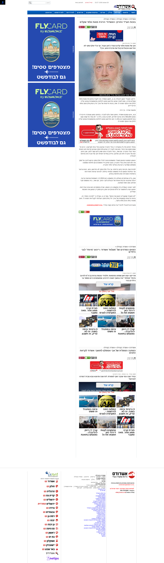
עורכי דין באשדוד (100, 517)
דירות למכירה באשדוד (99, 501)
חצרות (99, 477)
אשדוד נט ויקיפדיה (100, 522)
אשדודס (132, 19)
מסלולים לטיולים (100, 529)
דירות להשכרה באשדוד (98, 502)
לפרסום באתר (79, 2)
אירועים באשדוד (100, 512)
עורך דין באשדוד (100, 532)
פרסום (103, 536)
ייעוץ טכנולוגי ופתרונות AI (98, 509)
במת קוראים (94, 482)
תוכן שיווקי (102, 485)
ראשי (133, 12)
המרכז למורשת (117, 374)
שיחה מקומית (68, 486)
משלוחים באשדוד (100, 498)
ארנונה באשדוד (101, 516)
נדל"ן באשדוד (101, 489)
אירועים (80, 12)
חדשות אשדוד (100, 478)
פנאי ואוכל (93, 486)
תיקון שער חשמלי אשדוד (98, 526)
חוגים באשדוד (101, 514)
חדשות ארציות (86, 479)
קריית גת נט (102, 533)
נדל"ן (110, 12)
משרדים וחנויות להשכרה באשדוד (96, 508)
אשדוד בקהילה (122, 19)
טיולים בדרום (101, 530)
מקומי (103, 479)
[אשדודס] (121, 478)
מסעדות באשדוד (100, 500)
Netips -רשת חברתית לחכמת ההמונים (94, 520)
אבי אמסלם (124, 374)
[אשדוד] (125, 10)
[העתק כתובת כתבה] (93, 27)
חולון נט (103, 535)
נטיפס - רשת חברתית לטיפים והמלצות (94, 525)
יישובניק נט (102, 494)
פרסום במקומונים (100, 496)
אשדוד (130, 374)
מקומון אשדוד (101, 497)
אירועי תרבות (101, 486)
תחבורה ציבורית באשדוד (81, 486)
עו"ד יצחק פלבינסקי (127, 43)
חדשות (125, 12)
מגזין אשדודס (88, 488)
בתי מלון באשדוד (100, 493)
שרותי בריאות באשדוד (99, 510)
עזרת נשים (97, 488)
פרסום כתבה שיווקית (99, 524)
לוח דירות (70, 12)
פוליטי (98, 479)
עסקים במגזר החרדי (92, 485)
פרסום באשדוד (101, 521)
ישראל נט (102, 490)
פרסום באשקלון (101, 505)
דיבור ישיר (102, 482)
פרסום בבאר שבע (100, 506)
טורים (103, 12)
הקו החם (79, 488)
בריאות (93, 477)
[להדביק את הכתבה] (87, 212)
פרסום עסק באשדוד (99, 504)
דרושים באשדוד (101, 513)
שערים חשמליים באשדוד (98, 518)
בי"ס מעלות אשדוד (127, 273)
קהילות (117, 12)
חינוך (104, 477)
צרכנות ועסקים (92, 12)
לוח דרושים (59, 12)
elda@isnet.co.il (121, 492)
